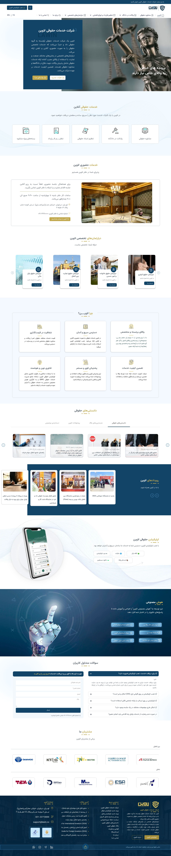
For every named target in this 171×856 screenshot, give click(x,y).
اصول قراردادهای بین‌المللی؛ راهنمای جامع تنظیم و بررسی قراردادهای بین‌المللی (61, 827)
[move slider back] (152, 495)
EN (8, 15)
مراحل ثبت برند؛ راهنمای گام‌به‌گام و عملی (73, 835)
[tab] (119, 423)
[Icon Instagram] (39, 847)
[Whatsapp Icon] (34, 847)
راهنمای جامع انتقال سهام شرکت (76, 820)
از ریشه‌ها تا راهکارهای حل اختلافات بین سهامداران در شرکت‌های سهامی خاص (61, 812)
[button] (12, 272)
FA (14, 15)
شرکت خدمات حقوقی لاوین (149, 810)
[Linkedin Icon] (51, 847)
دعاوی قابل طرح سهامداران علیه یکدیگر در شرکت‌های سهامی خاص (65, 808)
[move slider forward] (157, 495)
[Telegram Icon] (46, 847)
